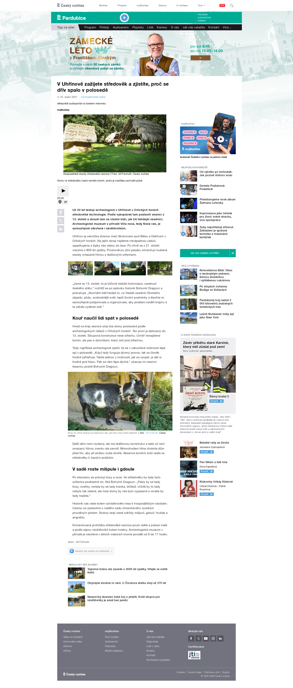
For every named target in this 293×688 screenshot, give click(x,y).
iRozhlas (103, 5)
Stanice (162, 5)
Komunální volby (72, 641)
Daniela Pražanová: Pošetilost (212, 187)
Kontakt (213, 27)
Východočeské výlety (93, 97)
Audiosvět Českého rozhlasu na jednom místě (203, 157)
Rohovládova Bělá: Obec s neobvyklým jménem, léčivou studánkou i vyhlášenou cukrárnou (216, 275)
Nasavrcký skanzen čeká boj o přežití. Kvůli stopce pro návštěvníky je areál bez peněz (123, 598)
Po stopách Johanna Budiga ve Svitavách (213, 288)
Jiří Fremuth (152, 433)
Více (227, 27)
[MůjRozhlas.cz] (63, 110)
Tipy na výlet (65, 27)
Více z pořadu (190, 266)
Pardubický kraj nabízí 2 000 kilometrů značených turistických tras (216, 303)
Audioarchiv (204, 18)
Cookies (181, 672)
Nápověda (152, 641)
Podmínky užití (211, 672)
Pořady (104, 27)
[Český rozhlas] (70, 5)
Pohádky (187, 138)
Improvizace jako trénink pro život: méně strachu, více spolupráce (216, 217)
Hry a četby (188, 132)
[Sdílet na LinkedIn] (60, 228)
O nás (175, 27)
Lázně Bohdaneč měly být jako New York (217, 315)
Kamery (202, 21)
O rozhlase (182, 5)
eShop (67, 650)
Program (122, 5)
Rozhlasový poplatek (158, 659)
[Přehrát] (63, 191)
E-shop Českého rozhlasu (198, 335)
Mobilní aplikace (114, 650)
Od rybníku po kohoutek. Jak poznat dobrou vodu (216, 173)
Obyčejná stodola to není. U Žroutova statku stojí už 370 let (126, 583)
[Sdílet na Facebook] (60, 212)
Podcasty (110, 646)
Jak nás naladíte (194, 27)
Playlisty (138, 27)
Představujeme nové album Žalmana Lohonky (218, 201)
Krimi (202, 132)
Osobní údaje (194, 672)
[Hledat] (232, 5)
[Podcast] (60, 202)
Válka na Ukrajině (72, 637)
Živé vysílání (189, 143)
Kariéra (150, 650)
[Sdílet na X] (60, 220)
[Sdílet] (65, 202)
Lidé (150, 27)
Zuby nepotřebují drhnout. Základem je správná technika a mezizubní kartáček (217, 232)
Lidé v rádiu (153, 646)
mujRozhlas (142, 5)
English (226, 672)
